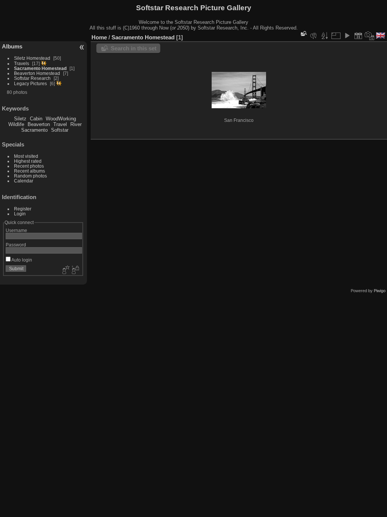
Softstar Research (32, 78)
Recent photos (29, 166)
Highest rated (28, 161)
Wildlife (16, 124)
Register (22, 208)
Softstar (59, 130)
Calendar (23, 180)
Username (16, 230)
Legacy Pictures (30, 83)
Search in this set (133, 48)
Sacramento (34, 130)
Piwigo (379, 290)
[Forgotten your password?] (75, 270)
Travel (60, 124)
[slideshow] (347, 35)
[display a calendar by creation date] (370, 35)
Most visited (26, 156)
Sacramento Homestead (40, 68)
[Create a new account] (65, 270)
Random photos (30, 175)
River (76, 124)
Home (99, 37)
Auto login (21, 259)
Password (16, 244)
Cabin (36, 118)
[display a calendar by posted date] (358, 35)
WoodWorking (61, 118)
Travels (21, 63)
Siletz (20, 118)
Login (20, 213)
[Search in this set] (303, 33)
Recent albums (29, 170)
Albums (12, 46)
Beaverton (39, 124)
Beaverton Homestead (37, 73)
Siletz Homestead (32, 58)
